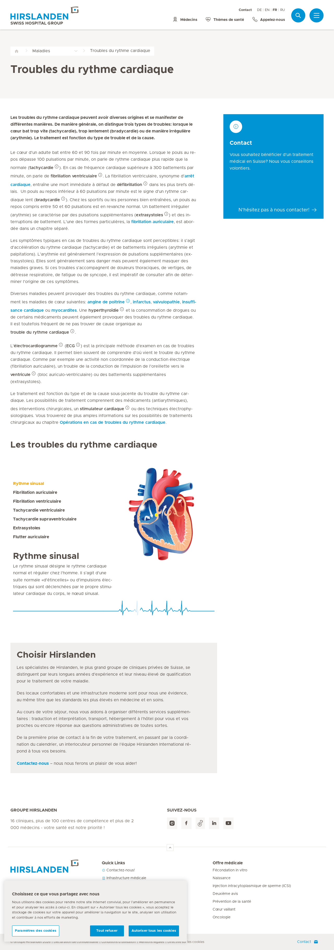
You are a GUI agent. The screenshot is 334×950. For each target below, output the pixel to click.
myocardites (64, 310)
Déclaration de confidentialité (76, 941)
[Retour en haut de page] (170, 847)
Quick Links (113, 863)
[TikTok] (200, 823)
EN (267, 10)
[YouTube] (228, 823)
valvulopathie (166, 302)
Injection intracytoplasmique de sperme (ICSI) (252, 886)
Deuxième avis (225, 894)
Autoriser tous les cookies (154, 930)
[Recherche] (298, 15)
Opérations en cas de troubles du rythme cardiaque (112, 422)
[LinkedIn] (214, 823)
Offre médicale (228, 863)
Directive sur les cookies (186, 941)
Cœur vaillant (224, 909)
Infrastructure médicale (125, 878)
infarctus (142, 302)
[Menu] (317, 15)
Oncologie (221, 917)
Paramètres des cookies (35, 930)
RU (282, 10)
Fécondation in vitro (230, 870)
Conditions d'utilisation (119, 941)
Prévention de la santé (232, 901)
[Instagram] (172, 823)
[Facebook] (186, 823)
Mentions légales (151, 941)
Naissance (221, 878)
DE (259, 10)
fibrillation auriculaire (152, 222)
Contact (245, 10)
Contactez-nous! (120, 870)
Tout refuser (106, 930)
